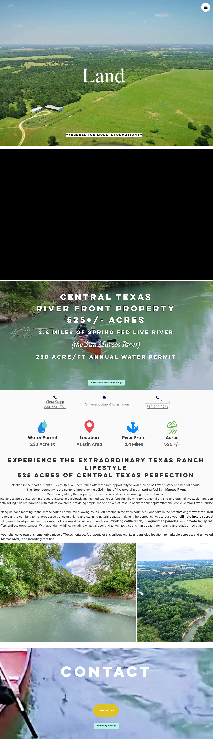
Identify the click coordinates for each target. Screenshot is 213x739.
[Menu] (205, 7)
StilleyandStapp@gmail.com (106, 404)
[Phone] (55, 397)
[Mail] (104, 397)
